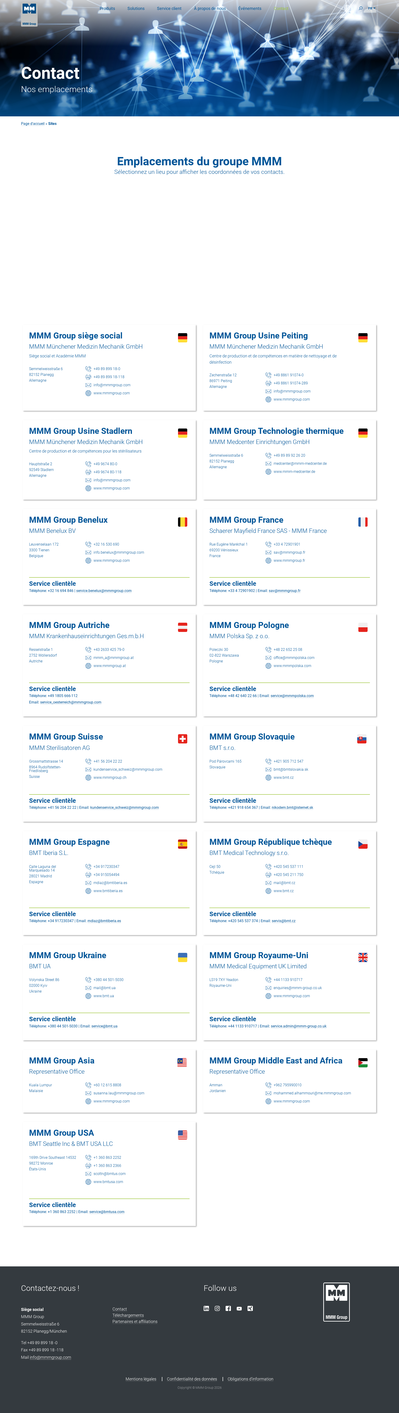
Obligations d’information (250, 1379)
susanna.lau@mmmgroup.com (119, 1093)
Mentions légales (141, 1379)
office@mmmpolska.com (294, 657)
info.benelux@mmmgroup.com (119, 552)
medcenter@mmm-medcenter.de (300, 463)
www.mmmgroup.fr (289, 560)
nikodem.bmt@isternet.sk (292, 807)
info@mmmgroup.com (112, 385)
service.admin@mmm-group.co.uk (298, 1026)
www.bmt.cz (284, 777)
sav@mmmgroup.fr (289, 552)
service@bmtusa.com (106, 1212)
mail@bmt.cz (284, 883)
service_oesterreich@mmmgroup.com (70, 702)
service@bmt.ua (104, 1026)
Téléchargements (128, 1315)
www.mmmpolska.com (292, 666)
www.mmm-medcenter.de (294, 471)
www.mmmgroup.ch (110, 777)
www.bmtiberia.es (108, 891)
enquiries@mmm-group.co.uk (298, 988)
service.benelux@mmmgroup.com (104, 591)
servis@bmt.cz (284, 921)
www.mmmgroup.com (112, 393)
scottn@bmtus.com (110, 1173)
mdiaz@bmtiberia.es (110, 883)
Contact (119, 1309)
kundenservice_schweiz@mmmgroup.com (128, 769)
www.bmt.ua (104, 996)
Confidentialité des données (192, 1379)
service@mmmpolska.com (292, 696)
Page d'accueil (33, 123)
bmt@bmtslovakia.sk (291, 769)
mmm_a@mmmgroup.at (114, 657)
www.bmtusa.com (108, 1182)
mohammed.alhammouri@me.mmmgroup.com (312, 1093)
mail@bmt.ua (105, 988)
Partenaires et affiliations (134, 1321)
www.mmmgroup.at (110, 666)
